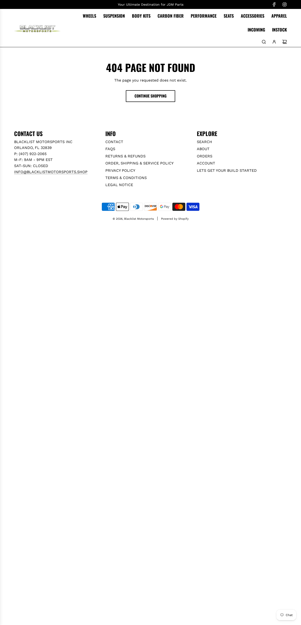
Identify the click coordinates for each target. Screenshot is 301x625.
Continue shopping (150, 96)
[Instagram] (284, 4)
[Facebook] (274, 4)
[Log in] (274, 42)
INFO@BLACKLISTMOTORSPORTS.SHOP (50, 172)
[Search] (264, 42)
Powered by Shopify (175, 218)
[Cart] (284, 42)
